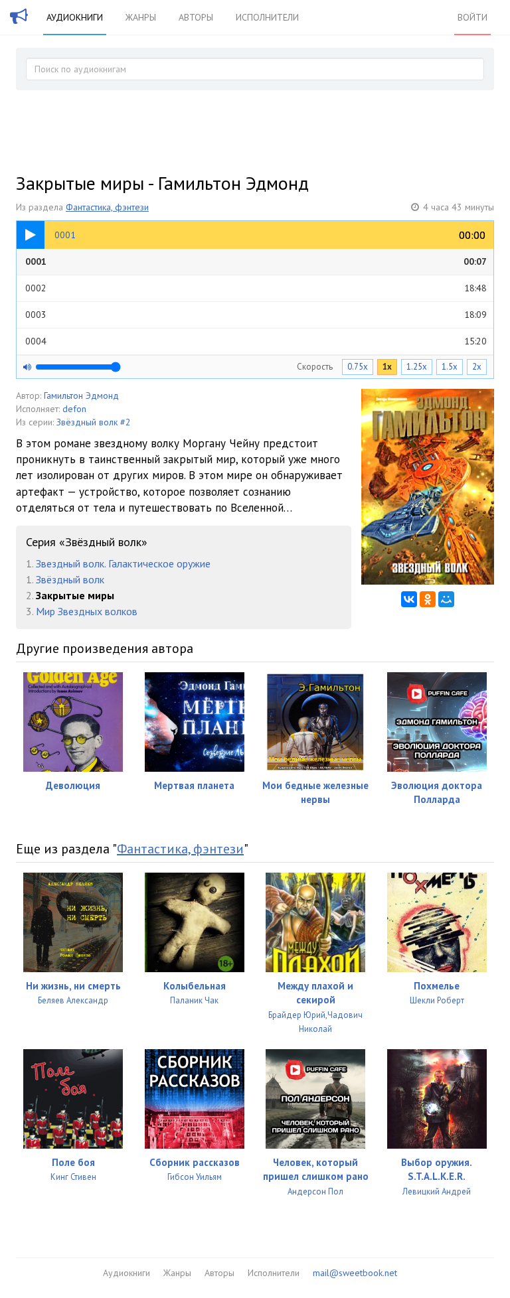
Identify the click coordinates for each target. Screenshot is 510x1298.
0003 (256, 315)
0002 (256, 288)
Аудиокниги (74, 17)
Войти (472, 17)
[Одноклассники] (428, 599)
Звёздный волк (70, 579)
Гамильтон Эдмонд (81, 395)
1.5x (450, 366)
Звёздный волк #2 (93, 422)
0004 (256, 341)
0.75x (357, 366)
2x (476, 366)
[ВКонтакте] (409, 599)
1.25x (416, 366)
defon (74, 409)
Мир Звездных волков (86, 611)
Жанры (141, 17)
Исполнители (267, 17)
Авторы (196, 17)
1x (387, 366)
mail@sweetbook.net (355, 1273)
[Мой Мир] (446, 599)
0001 (256, 261)
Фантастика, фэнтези (107, 207)
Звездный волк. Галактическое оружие (123, 563)
